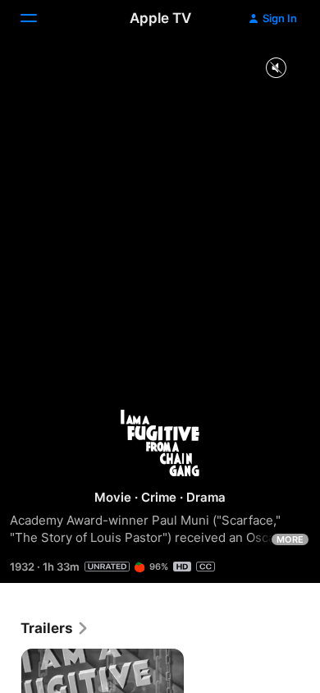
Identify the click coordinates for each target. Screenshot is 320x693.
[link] (55, 628)
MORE (290, 539)
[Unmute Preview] (275, 68)
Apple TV (160, 18)
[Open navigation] (39, 18)
